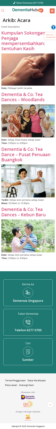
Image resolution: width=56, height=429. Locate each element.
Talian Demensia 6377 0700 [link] (29, 3)
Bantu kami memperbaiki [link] (50, 36)
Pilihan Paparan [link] (53, 27)
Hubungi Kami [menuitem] (26, 385)
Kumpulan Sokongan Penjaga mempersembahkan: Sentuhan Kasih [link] (23, 40)
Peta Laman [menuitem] (11, 385)
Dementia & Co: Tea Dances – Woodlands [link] (23, 96)
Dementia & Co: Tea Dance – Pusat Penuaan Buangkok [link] (26, 154)
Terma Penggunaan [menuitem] (15, 380)
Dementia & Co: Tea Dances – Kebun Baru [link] (23, 211)
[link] (28, 10)
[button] (50, 405)
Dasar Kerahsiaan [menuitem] (36, 380)
